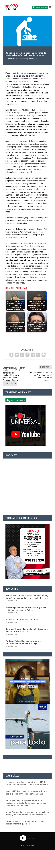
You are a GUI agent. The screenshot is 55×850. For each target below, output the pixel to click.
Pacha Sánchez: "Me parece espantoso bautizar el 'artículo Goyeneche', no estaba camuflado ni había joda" (25, 802)
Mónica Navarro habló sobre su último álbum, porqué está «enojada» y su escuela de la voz (26, 597)
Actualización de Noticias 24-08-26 (21, 619)
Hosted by (27, 846)
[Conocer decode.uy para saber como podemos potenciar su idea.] (27, 838)
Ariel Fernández (21, 58)
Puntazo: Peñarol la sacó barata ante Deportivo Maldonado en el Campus (23, 642)
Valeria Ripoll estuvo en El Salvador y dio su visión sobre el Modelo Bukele (25, 609)
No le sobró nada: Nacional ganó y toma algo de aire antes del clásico (26, 630)
